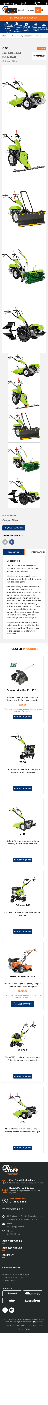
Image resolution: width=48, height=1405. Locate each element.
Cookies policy (35, 1325)
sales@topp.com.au (15, 1227)
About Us (6, 4)
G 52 (22, 1121)
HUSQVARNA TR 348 (22, 976)
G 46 (22, 834)
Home (5, 36)
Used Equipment (26, 4)
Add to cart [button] (25, 1004)
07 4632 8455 (18, 1201)
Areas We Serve (37, 4)
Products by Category (22, 36)
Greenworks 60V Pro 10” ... (23, 690)
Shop (15, 4)
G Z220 (22, 1050)
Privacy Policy (24, 1329)
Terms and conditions (15, 1325)
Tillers (15, 61)
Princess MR (22, 905)
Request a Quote (14, 528)
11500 (22, 762)
